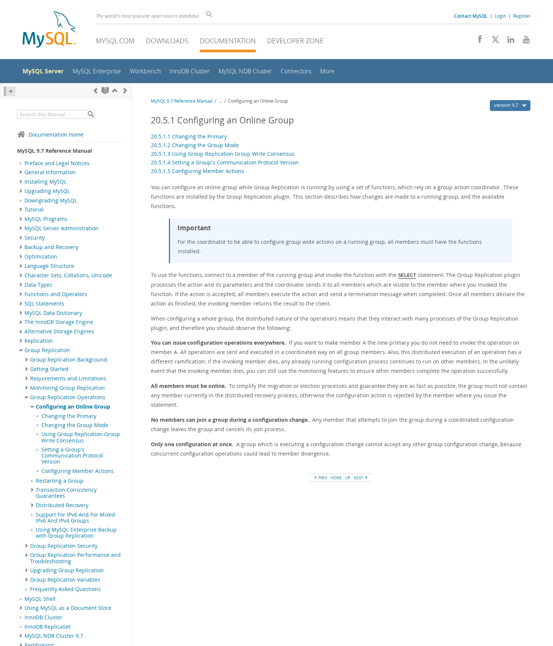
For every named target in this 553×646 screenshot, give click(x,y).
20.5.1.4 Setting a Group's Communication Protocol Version (225, 162)
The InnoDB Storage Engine (58, 322)
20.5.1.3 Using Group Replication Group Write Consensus (223, 153)
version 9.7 (506, 105)
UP (347, 477)
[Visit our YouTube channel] (523, 41)
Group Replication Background (68, 359)
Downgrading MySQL (50, 200)
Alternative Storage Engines (59, 331)
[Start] (105, 90)
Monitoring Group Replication (67, 388)
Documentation (228, 40)
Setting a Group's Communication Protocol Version (72, 455)
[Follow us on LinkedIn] (508, 41)
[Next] (125, 90)
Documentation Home (56, 134)
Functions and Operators (55, 294)
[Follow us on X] (493, 41)
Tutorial (34, 209)
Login (500, 16)
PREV (322, 477)
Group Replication (47, 350)
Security (34, 237)
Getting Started (49, 369)
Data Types (38, 284)
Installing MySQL (45, 181)
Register (521, 16)
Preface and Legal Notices (57, 163)
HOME (336, 477)
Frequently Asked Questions (65, 589)
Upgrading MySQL (47, 191)
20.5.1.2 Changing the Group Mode (195, 145)
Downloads (167, 40)
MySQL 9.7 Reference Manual (182, 101)
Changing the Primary (68, 416)
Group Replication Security (63, 546)
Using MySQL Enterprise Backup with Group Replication (76, 532)
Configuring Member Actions (77, 471)
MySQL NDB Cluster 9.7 (53, 635)
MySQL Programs (45, 219)
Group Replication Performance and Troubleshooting (75, 558)
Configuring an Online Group (73, 406)
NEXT (359, 477)
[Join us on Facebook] (477, 41)
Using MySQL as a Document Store (67, 608)
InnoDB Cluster (43, 617)
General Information (50, 172)
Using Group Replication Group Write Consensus (80, 437)
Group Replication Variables (65, 579)
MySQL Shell (40, 599)
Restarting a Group (60, 480)
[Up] (114, 90)
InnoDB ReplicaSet (47, 626)
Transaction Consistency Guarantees (66, 492)
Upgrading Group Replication (67, 570)
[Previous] (95, 90)
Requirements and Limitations (68, 378)
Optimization (40, 256)
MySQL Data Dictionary (53, 313)
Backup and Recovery (51, 247)
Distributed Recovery (62, 505)
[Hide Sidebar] (9, 91)
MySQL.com (115, 40)
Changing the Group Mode (74, 425)
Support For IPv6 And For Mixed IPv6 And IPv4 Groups (75, 517)
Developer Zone (295, 40)
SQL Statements (44, 303)
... (220, 101)
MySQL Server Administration (61, 228)
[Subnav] (21, 172)
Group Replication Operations (67, 397)
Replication (38, 340)
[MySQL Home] (49, 30)
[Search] (90, 114)
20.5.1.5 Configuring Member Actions (197, 171)
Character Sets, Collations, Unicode (68, 275)
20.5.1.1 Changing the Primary (189, 136)
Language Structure (49, 266)
